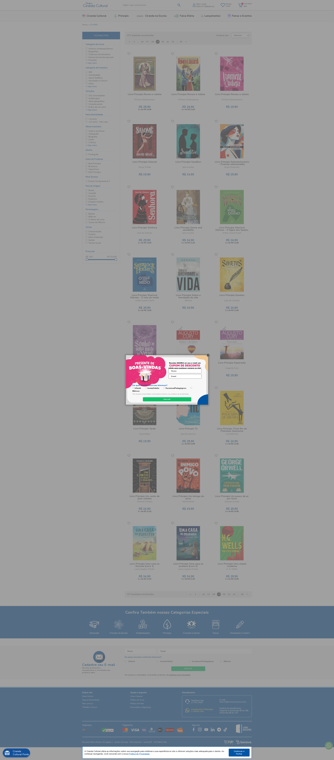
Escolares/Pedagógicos (176, 388)
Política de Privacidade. (139, 753)
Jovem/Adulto (153, 388)
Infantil (138, 388)
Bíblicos (135, 391)
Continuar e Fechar (239, 752)
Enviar (167, 399)
